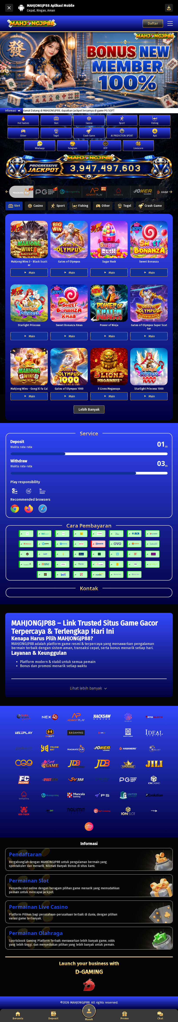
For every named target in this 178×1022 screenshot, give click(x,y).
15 (108, 105)
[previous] (9, 70)
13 (101, 105)
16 (111, 105)
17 (114, 105)
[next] (169, 70)
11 (95, 105)
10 (92, 105)
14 (104, 105)
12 (98, 105)
